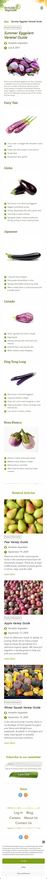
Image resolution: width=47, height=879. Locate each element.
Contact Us (23, 823)
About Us (31, 818)
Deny (23, 867)
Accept (23, 861)
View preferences (23, 873)
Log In (18, 813)
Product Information (13, 28)
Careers (15, 818)
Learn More (9, 574)
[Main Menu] (41, 7)
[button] (43, 842)
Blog (6, 22)
